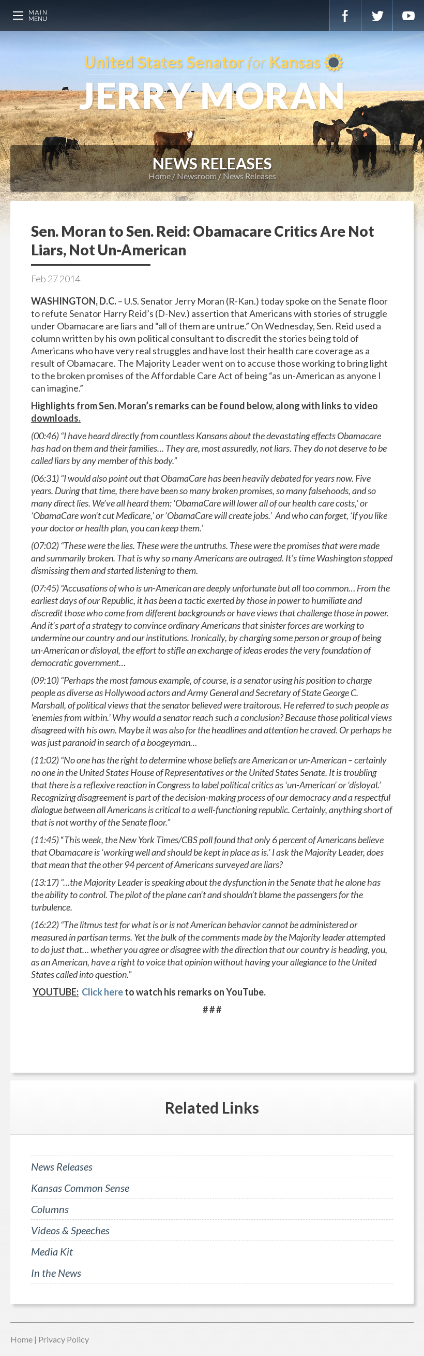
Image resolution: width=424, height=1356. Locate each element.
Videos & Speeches (70, 1230)
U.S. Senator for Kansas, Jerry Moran (212, 83)
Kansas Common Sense (80, 1187)
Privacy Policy (63, 1339)
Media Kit (52, 1251)
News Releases (249, 176)
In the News (56, 1272)
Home (159, 176)
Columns (50, 1209)
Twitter (376, 15)
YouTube (408, 15)
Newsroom (197, 176)
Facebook (345, 15)
